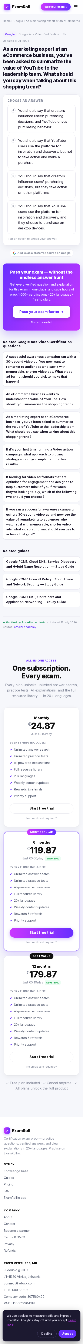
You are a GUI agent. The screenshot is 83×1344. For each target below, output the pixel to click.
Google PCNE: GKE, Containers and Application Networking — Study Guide (36, 599)
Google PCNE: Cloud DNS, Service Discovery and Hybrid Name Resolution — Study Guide (41, 564)
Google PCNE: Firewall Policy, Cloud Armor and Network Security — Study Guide (39, 581)
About (8, 1217)
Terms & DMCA (15, 1237)
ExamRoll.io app (15, 1197)
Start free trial (42, 808)
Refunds (10, 1250)
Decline (47, 1333)
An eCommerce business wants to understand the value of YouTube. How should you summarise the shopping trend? (39, 399)
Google (18, 20)
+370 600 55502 (16, 1290)
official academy (25, 627)
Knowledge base (16, 1171)
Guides (9, 1177)
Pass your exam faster (41, 312)
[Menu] (75, 7)
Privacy (9, 1244)
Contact (9, 1224)
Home (7, 20)
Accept (67, 1333)
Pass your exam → (55, 6)
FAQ (7, 1191)
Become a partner (17, 1230)
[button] (41, 767)
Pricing (8, 1184)
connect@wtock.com (19, 1283)
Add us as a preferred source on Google (43, 252)
